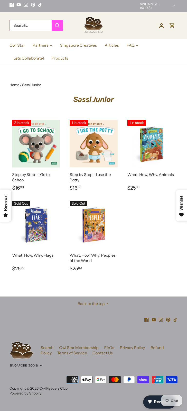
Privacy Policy (132, 347)
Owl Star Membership (79, 347)
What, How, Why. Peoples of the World (93, 258)
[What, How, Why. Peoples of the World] (93, 224)
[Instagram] (26, 4)
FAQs (109, 347)
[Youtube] (19, 4)
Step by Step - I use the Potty (90, 177)
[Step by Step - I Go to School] (36, 143)
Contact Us (103, 352)
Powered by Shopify (25, 393)
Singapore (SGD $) (149, 6)
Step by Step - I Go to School (31, 177)
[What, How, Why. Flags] (36, 224)
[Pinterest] (33, 4)
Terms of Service (72, 352)
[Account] (161, 25)
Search (47, 347)
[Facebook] (11, 4)
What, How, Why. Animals (150, 174)
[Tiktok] (40, 4)
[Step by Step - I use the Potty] (93, 143)
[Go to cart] (172, 25)
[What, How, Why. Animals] (151, 143)
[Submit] (57, 25)
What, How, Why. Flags (33, 255)
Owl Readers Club (53, 388)
